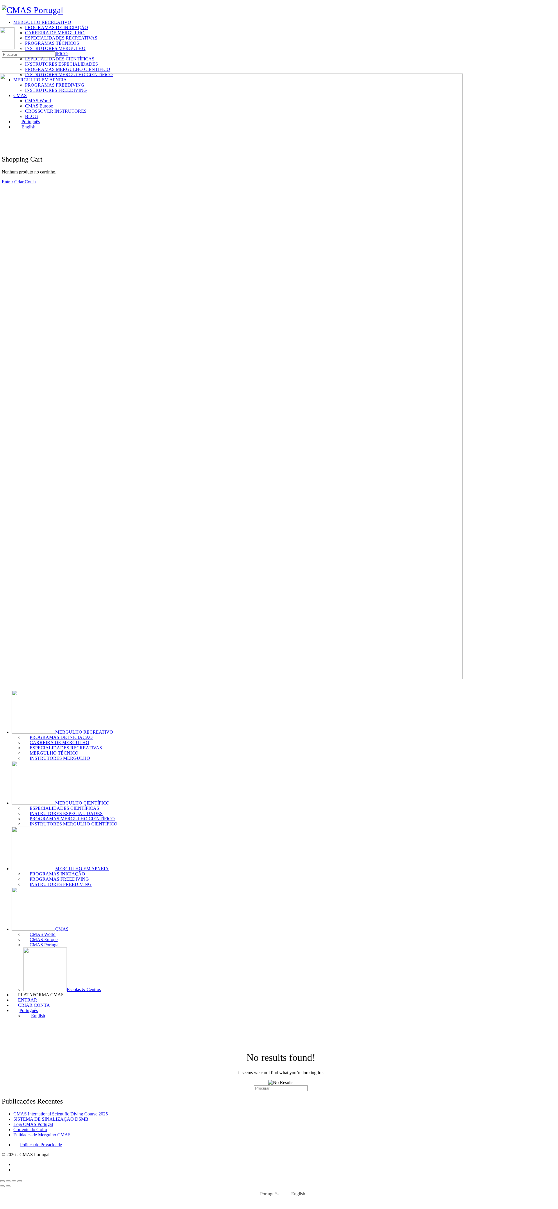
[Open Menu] (3, 24)
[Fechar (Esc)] (19, 1181)
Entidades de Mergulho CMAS (42, 1134)
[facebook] (16, 1164)
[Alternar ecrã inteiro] (8, 1181)
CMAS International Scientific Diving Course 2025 (60, 1113)
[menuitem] (285, 1010)
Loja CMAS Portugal (33, 1124)
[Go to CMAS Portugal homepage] (32, 10)
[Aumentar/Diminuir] (2, 1181)
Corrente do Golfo (30, 1129)
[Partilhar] (14, 1181)
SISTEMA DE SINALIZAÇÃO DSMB (50, 1119)
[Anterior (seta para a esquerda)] (2, 1186)
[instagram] (16, 1169)
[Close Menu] (3, 682)
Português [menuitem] (269, 1193)
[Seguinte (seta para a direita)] (8, 1186)
